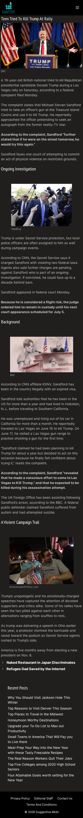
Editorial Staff (43, 798)
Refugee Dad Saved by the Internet (36, 669)
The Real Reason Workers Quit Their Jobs (40, 758)
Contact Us (64, 798)
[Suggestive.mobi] (9, 7)
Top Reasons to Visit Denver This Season (40, 708)
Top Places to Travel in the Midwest (35, 714)
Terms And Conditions (41, 804)
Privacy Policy (20, 798)
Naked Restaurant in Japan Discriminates (41, 662)
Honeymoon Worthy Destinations (33, 720)
